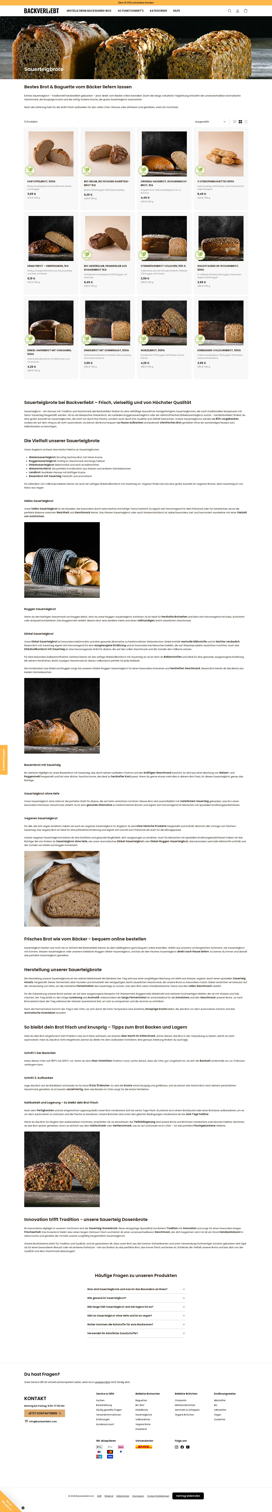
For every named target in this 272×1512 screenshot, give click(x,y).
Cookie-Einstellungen (158, 1496)
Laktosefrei (220, 1409)
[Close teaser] (23, 1507)
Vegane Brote (143, 1424)
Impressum (138, 1496)
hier (185, 1039)
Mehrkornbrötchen (185, 1405)
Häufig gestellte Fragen (109, 1409)
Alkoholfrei (219, 1400)
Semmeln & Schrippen (187, 1409)
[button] (246, 10)
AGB (99, 1496)
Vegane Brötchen (184, 1414)
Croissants (180, 1400)
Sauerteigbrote (144, 1414)
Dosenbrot (141, 1429)
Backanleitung (104, 1405)
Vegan (217, 1414)
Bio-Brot (140, 1405)
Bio (215, 1405)
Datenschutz (122, 1496)
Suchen (100, 1400)
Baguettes (141, 1400)
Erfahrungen (103, 1419)
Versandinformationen (108, 1414)
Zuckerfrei (219, 1419)
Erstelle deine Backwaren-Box (89, 11)
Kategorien (158, 11)
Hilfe (176, 11)
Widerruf (109, 1496)
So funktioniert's (131, 11)
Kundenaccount (105, 1424)
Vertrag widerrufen (188, 1496)
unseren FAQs (102, 1382)
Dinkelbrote (142, 1409)
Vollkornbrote (143, 1419)
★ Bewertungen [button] (4, 760)
